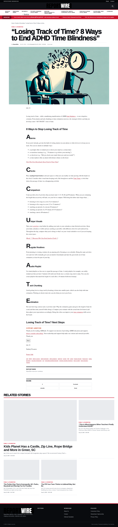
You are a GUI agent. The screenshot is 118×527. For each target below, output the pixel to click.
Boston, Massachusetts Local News (49, 12)
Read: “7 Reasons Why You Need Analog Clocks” (42, 238)
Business (25, 11)
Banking (26, 14)
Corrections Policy (95, 511)
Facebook (75, 384)
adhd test (60, 358)
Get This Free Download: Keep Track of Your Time (42, 162)
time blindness (71, 116)
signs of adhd (77, 360)
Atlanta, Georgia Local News (35, 12)
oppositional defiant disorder (51, 360)
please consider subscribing (34, 333)
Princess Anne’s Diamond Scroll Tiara (72, 17)
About (107, 1)
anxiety (64, 358)
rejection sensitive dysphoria (66, 360)
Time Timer (77, 178)
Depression (85, 358)
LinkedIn (42, 388)
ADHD (30, 358)
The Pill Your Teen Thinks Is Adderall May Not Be (58, 485)
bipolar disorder (78, 358)
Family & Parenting (20, 23)
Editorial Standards (69, 517)
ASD (68, 358)
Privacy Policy (94, 517)
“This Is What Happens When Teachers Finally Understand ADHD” (96, 425)
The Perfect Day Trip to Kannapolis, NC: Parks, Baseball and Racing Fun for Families (21, 485)
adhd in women (36, 358)
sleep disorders (84, 360)
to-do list (35, 226)
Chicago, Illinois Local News (85, 12)
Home (12, 23)
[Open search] (112, 6)
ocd (43, 360)
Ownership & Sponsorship (97, 514)
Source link (29, 354)
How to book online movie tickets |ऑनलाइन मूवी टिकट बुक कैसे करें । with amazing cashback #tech (36, 17)
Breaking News (16, 12)
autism (71, 358)
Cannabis (110, 11)
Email (75, 388)
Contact (112, 1)
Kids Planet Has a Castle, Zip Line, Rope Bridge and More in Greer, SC (38, 448)
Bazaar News (7, 12)
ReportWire (16, 44)
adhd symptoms (53, 358)
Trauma (28, 362)
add (27, 358)
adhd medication (45, 358)
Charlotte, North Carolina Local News (68, 12)
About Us (66, 511)
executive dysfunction (36, 360)
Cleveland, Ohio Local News (98, 12)
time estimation (78, 312)
